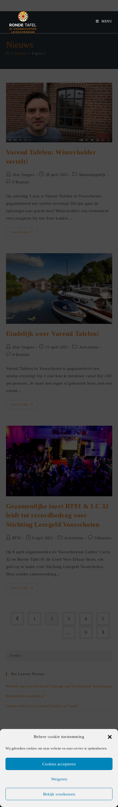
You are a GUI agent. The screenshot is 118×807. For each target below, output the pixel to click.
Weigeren (59, 779)
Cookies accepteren (59, 764)
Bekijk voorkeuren (59, 794)
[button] (110, 737)
